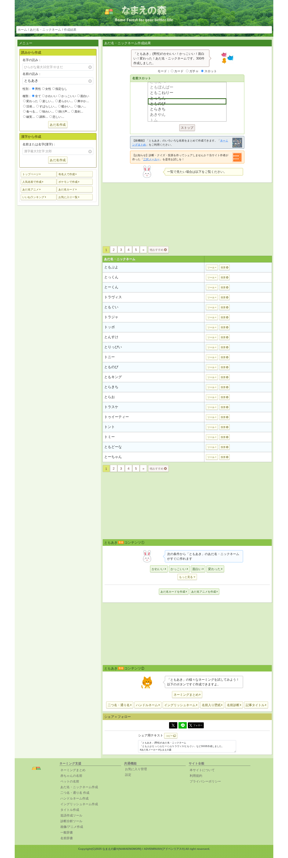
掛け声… (64, 111)
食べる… (32, 111)
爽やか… (83, 101)
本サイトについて (202, 770)
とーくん (111, 287)
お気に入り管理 (136, 769)
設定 (128, 774)
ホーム (22, 29)
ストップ (187, 127)
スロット (210, 71)
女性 (48, 88)
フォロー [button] (198, 725)
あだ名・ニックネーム (45, 29)
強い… (81, 106)
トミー (109, 437)
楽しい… (48, 101)
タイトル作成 (69, 809)
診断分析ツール (71, 821)
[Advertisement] (57, 270)
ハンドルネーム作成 (74, 798)
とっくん (111, 277)
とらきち (111, 387)
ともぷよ (111, 267)
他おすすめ (157, 249)
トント (109, 427)
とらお (109, 397)
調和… (43, 116)
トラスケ (111, 407)
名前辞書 (66, 838)
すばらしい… (48, 106)
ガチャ (194, 71)
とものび (111, 367)
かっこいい (68, 96)
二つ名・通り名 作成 (74, 792)
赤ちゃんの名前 (71, 775)
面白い (84, 96)
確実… (30, 116)
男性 (38, 88)
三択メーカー (151, 159)
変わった (32, 101)
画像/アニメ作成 (71, 826)
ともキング (113, 377)
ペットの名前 (69, 781)
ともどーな (113, 447)
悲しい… (58, 116)
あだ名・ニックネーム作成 (79, 787)
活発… (30, 106)
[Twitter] (173, 725)
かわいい (51, 96)
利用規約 (196, 775)
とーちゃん (113, 457)
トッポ (109, 327)
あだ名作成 (58, 124)
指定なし (61, 88)
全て (38, 96)
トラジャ (111, 317)
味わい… (48, 111)
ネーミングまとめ (72, 770)
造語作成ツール (71, 815)
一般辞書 (66, 832)
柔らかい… (65, 101)
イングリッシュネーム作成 (79, 804)
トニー (109, 357)
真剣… (78, 111)
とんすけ (111, 337)
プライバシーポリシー (205, 781)
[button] (39, 174)
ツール (211, 267)
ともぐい (111, 307)
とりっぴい (113, 347)
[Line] (182, 725)
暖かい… (67, 106)
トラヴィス (113, 297)
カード (179, 71)
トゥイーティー (116, 417)
